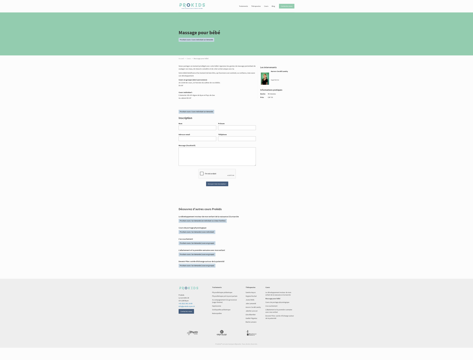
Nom (180, 123)
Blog (273, 6)
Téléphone (222, 134)
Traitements (243, 6)
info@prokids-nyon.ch (187, 306)
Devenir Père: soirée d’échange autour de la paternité (279, 317)
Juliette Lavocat (251, 311)
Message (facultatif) (187, 145)
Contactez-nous (287, 6)
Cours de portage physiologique (277, 302)
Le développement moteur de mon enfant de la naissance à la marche (278, 293)
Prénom (221, 123)
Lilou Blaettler (251, 314)
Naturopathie (217, 313)
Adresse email (184, 134)
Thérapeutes (256, 6)
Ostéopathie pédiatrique (221, 310)
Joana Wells (250, 300)
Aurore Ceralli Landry (253, 307)
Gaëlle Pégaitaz (251, 318)
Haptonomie (216, 306)
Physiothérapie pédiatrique (222, 292)
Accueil (181, 58)
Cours (266, 6)
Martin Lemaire (251, 322)
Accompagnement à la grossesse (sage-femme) (224, 301)
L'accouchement (271, 306)
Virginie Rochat (251, 296)
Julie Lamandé (251, 303)
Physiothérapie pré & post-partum (224, 296)
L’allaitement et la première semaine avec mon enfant (278, 311)
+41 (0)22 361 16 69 (185, 303)
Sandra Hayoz (251, 292)
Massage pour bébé (272, 298)
